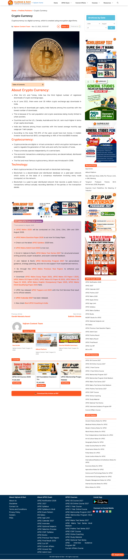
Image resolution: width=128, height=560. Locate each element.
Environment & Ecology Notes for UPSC (98, 476)
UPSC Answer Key (44, 549)
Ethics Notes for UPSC (92, 487)
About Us (12, 501)
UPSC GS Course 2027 (93, 360)
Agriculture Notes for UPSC (94, 469)
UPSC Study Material (92, 399)
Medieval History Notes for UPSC (96, 424)
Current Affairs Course (93, 410)
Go (111, 28)
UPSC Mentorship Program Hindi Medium (99, 378)
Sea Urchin (16, 345)
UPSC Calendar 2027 (24, 298)
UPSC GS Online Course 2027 (95, 364)
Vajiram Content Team (22, 26)
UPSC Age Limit (90, 303)
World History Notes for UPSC (95, 431)
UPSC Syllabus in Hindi (46, 509)
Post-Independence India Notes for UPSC (99, 435)
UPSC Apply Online (91, 300)
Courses (95, 3)
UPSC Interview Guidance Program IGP (98, 406)
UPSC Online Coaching (93, 396)
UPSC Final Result (91, 342)
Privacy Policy (14, 512)
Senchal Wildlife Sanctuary (68, 345)
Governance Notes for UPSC (94, 449)
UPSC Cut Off (89, 346)
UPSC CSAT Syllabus (45, 532)
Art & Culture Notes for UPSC (95, 438)
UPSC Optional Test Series (94, 403)
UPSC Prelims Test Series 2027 (96, 389)
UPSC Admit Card (91, 332)
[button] (117, 3)
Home (56, 3)
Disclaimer (13, 504)
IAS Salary (88, 325)
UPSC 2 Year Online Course (94, 371)
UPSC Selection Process (46, 529)
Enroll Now (16, 383)
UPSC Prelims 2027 (92, 293)
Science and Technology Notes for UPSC (99, 473)
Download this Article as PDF (46, 393)
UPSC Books (89, 314)
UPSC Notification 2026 (93, 282)
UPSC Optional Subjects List (94, 321)
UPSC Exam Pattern (45, 512)
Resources (107, 3)
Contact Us (13, 506)
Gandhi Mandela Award (21, 316)
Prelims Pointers (25, 11)
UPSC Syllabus (90, 307)
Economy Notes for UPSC (93, 466)
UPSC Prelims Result (92, 335)
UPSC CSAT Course (92, 392)
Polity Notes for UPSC (92, 453)
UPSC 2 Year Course (92, 367)
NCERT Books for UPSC (93, 317)
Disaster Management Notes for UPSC (98, 480)
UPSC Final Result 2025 (46, 541)
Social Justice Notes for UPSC (95, 456)
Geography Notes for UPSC (94, 442)
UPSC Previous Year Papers (48, 538)
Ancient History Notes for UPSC (96, 421)
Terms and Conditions (18, 509)
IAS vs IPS (88, 349)
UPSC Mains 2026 (91, 296)
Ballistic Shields (74, 316)
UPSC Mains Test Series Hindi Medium (98, 385)
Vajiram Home (38, 3)
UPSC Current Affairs (45, 546)
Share (64, 26)
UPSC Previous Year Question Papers (97, 328)
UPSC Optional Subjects (46, 526)
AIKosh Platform (41, 349)
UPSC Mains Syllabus (92, 310)
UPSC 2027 (89, 286)
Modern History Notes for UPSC (96, 428)
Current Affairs (81, 3)
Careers (12, 515)
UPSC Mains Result (91, 339)
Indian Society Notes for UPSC (95, 446)
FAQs (11, 518)
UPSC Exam (65, 3)
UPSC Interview (43, 523)
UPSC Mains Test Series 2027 (95, 382)
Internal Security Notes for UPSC (96, 484)
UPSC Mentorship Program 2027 (96, 374)
